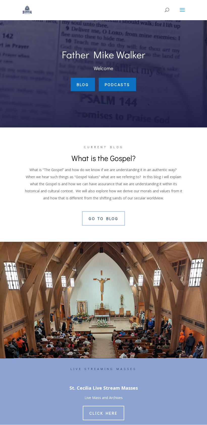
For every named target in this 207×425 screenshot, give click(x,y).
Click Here (103, 413)
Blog (83, 84)
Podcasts (117, 84)
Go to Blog (103, 218)
